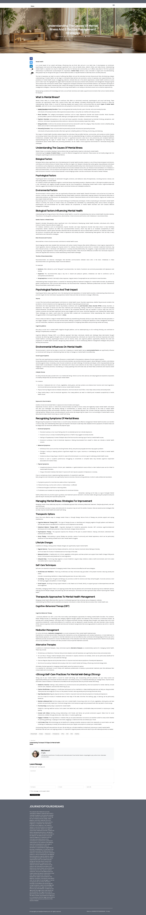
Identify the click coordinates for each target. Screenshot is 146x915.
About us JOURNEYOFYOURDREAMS (96, 911)
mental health (34, 733)
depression (48, 733)
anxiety (41, 733)
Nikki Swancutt (60, 36)
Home (32, 6)
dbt (72, 733)
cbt (67, 733)
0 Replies (88, 36)
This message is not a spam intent (40, 791)
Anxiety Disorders (43, 109)
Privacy (108, 911)
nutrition (77, 733)
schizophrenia (56, 733)
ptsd (63, 733)
